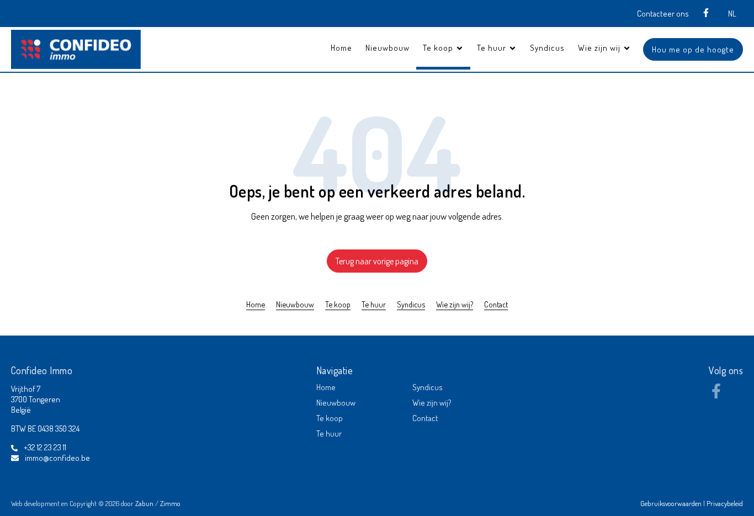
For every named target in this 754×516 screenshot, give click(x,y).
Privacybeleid (725, 503)
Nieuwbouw (387, 47)
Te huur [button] (492, 47)
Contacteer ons (663, 13)
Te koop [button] (439, 47)
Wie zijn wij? (454, 304)
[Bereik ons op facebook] (716, 395)
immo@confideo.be (57, 458)
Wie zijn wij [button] (600, 47)
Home (341, 47)
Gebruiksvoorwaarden (671, 503)
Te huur (374, 304)
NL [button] (732, 13)
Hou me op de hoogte (693, 49)
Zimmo (170, 503)
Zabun (144, 503)
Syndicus (547, 47)
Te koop (338, 304)
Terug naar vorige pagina (377, 261)
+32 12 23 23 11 (45, 447)
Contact (496, 304)
